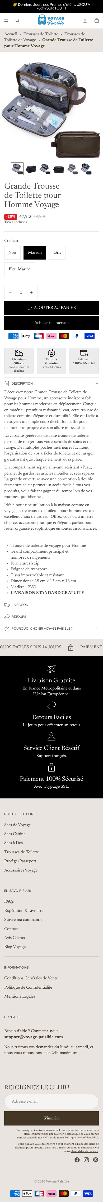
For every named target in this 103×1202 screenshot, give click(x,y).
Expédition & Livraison (24, 911)
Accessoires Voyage (21, 870)
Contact (11, 929)
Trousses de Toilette (41, 34)
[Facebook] (77, 1160)
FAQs (9, 902)
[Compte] (85, 20)
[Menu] (6, 21)
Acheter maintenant (51, 323)
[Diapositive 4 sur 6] (58, 169)
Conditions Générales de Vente (31, 978)
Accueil (10, 34)
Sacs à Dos (13, 843)
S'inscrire (52, 1118)
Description (22, 383)
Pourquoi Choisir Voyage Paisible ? (42, 628)
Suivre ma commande (23, 920)
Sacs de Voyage (17, 825)
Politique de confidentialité (81, 1138)
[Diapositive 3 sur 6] (44, 169)
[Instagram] (86, 1160)
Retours (19, 617)
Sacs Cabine (14, 834)
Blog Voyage (15, 947)
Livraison (20, 605)
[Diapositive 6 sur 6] (86, 169)
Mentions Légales (19, 996)
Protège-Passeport (20, 861)
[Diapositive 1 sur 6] (17, 169)
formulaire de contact (84, 1151)
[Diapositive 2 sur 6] (31, 169)
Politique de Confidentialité (28, 987)
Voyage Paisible (57, 1181)
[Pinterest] (95, 1160)
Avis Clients (14, 938)
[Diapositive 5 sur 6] (72, 169)
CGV (46, 1138)
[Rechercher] (17, 20)
